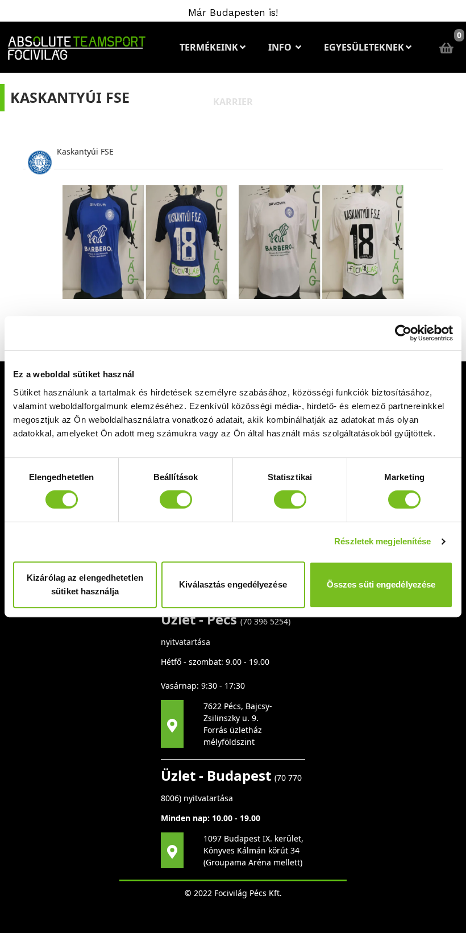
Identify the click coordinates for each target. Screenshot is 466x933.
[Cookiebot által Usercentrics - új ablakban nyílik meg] (403, 332)
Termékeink (209, 47)
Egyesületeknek (364, 47)
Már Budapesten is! (233, 12)
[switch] (176, 499)
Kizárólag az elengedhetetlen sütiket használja (85, 584)
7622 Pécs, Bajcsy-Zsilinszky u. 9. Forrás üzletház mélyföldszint (237, 724)
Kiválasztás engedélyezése (233, 584)
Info (281, 47)
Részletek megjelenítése (382, 541)
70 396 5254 (265, 621)
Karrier (233, 101)
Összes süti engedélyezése (381, 584)
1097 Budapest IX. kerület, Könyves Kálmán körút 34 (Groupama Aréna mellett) (253, 850)
